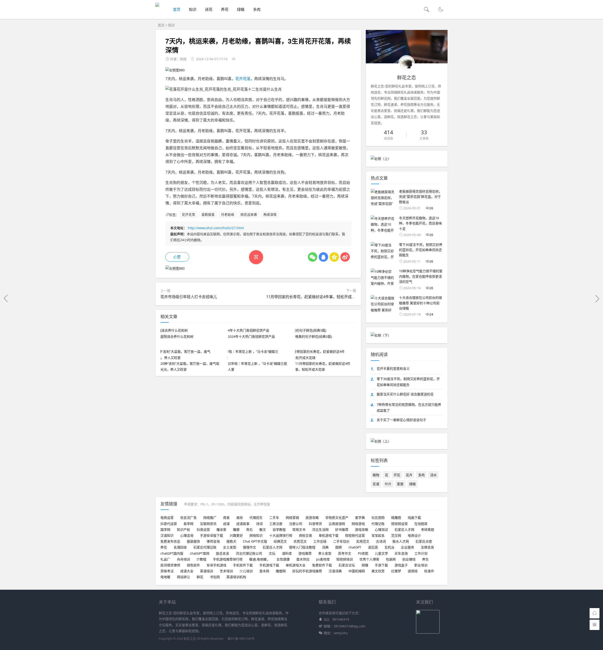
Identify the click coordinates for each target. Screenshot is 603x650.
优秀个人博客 (369, 559)
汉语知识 (167, 535)
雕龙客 (221, 529)
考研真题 (427, 529)
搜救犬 (231, 541)
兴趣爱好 (236, 535)
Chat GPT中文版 (255, 541)
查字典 (360, 517)
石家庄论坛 (346, 565)
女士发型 (229, 547)
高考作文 (344, 553)
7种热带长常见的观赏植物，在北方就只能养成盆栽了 (409, 407)
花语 (376, 484)
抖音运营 (203, 529)
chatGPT (354, 547)
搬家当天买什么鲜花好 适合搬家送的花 (405, 394)
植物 (376, 475)
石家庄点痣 (424, 541)
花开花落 (242, 78)
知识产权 (183, 529)
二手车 (274, 517)
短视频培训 (344, 559)
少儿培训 (246, 571)
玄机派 (389, 547)
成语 (226, 523)
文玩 (272, 553)
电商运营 (167, 517)
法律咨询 (427, 547)
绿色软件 (193, 565)
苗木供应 (303, 559)
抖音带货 (315, 523)
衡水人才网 (400, 541)
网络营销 (292, 517)
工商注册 (275, 523)
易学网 (188, 523)
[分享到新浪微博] (345, 257)
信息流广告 (188, 517)
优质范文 (300, 541)
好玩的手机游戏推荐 (307, 571)
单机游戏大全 (296, 565)
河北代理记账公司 (249, 553)
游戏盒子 (401, 565)
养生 (425, 559)
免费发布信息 (170, 541)
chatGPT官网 (199, 553)
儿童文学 (381, 553)
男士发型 (324, 553)
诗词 (259, 523)
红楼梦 (396, 571)
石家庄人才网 (404, 529)
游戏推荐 (305, 553)
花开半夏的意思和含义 (393, 368)
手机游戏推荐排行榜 (228, 559)
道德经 (413, 571)
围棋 (338, 547)
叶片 (388, 484)
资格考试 (167, 571)
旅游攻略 (312, 517)
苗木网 (264, 571)
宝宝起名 (378, 535)
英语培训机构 (236, 577)
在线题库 (421, 523)
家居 (400, 484)
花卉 (409, 475)
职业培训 (421, 565)
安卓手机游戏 (216, 565)
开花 (397, 475)
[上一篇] (6, 298)
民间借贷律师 (170, 565)
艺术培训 (226, 571)
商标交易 (305, 535)
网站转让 (183, 577)
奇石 (249, 529)
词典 (325, 547)
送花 (208, 9)
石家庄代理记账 (204, 547)
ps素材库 (323, 559)
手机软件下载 (243, 565)
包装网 (391, 559)
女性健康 (283, 559)
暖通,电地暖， (259, 559)
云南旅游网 (337, 523)
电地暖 (165, 577)
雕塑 (236, 529)
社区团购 (378, 517)
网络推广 (209, 517)
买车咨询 (401, 553)
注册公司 (295, 523)
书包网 (215, 577)
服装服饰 (193, 541)
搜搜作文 (249, 547)
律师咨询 (213, 541)
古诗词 (381, 541)
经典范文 (280, 541)
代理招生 (256, 517)
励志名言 (222, 553)
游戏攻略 (361, 529)
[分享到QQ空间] (334, 257)
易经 (239, 517)
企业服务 (407, 547)
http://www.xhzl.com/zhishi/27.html (216, 228)
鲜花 (200, 577)
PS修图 (363, 553)
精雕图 (396, 517)
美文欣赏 (378, 571)
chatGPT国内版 (171, 553)
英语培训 (206, 571)
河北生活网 (320, 529)
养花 (224, 9)
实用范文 (362, 541)
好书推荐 (341, 529)
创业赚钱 (409, 559)
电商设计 (414, 535)
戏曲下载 (414, 517)
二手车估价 (341, 541)
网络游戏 (358, 523)
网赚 (365, 565)
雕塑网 (281, 571)
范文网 (396, 535)
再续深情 (270, 214)
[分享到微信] (312, 257)
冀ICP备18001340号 (241, 639)
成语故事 (242, 523)
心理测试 (381, 529)
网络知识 (256, 535)
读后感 (373, 547)
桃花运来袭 (248, 214)
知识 (192, 9)
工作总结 (319, 541)
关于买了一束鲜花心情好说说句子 (401, 420)
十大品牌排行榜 (280, 535)
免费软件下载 (322, 565)
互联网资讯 (208, 523)
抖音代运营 (168, 523)
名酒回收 (180, 547)
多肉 (257, 9)
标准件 (429, 571)
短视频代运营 (355, 535)
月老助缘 (227, 214)
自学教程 (279, 529)
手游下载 (381, 565)
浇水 (433, 475)
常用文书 (299, 529)
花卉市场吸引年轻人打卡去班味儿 (188, 296)
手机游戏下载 (269, 565)
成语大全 (186, 571)
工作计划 (421, 553)
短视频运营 (399, 523)
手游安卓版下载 (211, 535)
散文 (262, 529)
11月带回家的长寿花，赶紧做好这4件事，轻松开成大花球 (314, 296)
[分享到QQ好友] (323, 257)
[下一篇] (597, 298)
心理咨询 (186, 535)
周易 (226, 517)
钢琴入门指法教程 (302, 547)
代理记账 (378, 523)
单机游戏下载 (328, 535)
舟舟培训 (183, 559)
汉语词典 (335, 571)
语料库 (287, 553)
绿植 (240, 9)
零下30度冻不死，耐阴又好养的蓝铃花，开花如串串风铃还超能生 (408, 382)
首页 (176, 9)
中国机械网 (356, 571)
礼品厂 (165, 559)
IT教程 (201, 559)
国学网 (165, 529)
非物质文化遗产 (336, 517)
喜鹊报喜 (208, 214)
